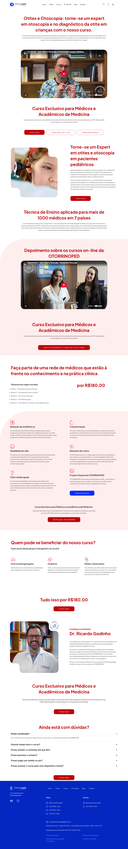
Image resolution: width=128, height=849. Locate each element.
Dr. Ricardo (75, 788)
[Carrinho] (113, 4)
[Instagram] (18, 800)
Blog (83, 788)
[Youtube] (11, 800)
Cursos (65, 788)
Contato (91, 788)
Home (50, 788)
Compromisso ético (52, 835)
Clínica (57, 788)
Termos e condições (89, 839)
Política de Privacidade (90, 835)
